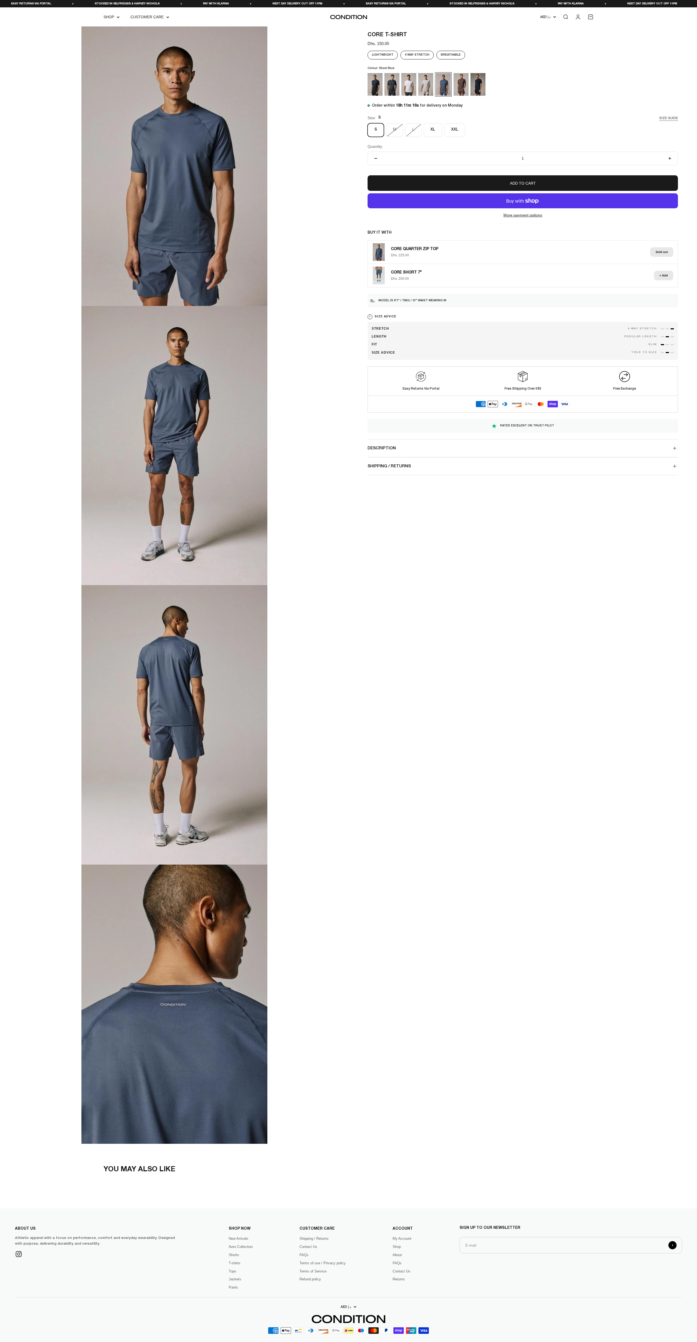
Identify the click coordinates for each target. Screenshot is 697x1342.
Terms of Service (312, 1271)
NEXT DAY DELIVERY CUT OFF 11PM (124, 3)
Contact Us (308, 1247)
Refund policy (310, 1279)
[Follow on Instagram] (18, 1254)
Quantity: (375, 146)
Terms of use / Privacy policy (322, 1263)
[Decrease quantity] (376, 158)
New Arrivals (238, 1238)
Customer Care (147, 17)
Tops (232, 1271)
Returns (399, 1279)
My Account (402, 1238)
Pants (233, 1287)
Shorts (234, 1255)
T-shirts (234, 1263)
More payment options (522, 215)
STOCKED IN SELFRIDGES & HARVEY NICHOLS (308, 3)
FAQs (303, 1255)
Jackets (235, 1279)
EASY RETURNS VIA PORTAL (213, 3)
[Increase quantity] (670, 158)
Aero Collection (241, 1247)
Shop (108, 17)
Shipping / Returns (314, 1238)
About (397, 1255)
